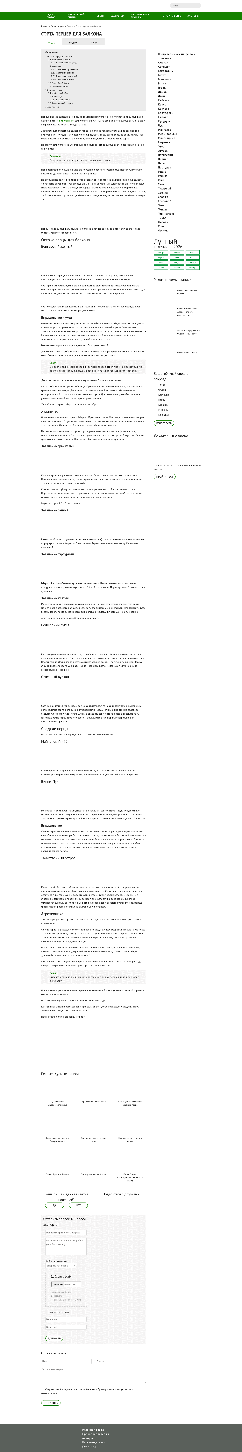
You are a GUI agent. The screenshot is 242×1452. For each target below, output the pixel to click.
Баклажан (163, 414)
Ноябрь (177, 267)
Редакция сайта (93, 1430)
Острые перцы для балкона (59, 56)
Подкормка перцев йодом (93, 1174)
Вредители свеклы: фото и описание (177, 56)
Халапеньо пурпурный (64, 76)
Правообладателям (95, 1434)
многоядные (166, 138)
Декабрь (192, 267)
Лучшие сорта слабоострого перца (57, 1103)
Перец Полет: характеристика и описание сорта (130, 1177)
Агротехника (52, 106)
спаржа (163, 197)
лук (160, 125)
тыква (162, 218)
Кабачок (162, 404)
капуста (163, 108)
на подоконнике (65, 120)
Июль (161, 262)
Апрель (161, 257)
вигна (162, 83)
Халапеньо (55, 66)
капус (162, 104)
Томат (161, 384)
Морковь (163, 409)
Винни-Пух (55, 96)
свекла (163, 192)
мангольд (165, 129)
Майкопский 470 (58, 93)
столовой (164, 201)
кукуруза (164, 121)
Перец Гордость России (57, 1174)
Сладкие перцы (53, 90)
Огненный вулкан (58, 86)
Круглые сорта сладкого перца (130, 1140)
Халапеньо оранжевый (64, 69)
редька (162, 176)
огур (161, 146)
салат (162, 184)
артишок (164, 66)
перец (162, 163)
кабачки (164, 100)
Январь (161, 252)
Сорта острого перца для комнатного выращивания (187, 311)
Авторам (88, 1438)
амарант (164, 62)
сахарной (164, 188)
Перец (161, 399)
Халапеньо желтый (63, 79)
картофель (165, 113)
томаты (163, 209)
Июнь (192, 257)
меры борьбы (167, 134)
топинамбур (166, 213)
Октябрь (161, 267)
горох (162, 87)
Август (177, 262)
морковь (164, 142)
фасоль (163, 222)
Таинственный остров (60, 103)
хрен (161, 226)
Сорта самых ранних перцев (187, 292)
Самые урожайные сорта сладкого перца (130, 1103)
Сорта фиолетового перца (93, 1101)
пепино (163, 159)
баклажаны (166, 71)
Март (192, 252)
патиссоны (165, 155)
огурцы (163, 150)
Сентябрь (192, 262)
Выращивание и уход (64, 62)
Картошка (163, 394)
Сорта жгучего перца (187, 352)
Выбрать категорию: (56, 1261)
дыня (161, 96)
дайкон (163, 92)
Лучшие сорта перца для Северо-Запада (57, 1140)
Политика (89, 1446)
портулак (164, 167)
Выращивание (60, 99)
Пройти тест (164, 476)
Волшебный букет (58, 83)
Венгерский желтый (59, 59)
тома (161, 205)
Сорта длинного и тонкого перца (93, 1140)
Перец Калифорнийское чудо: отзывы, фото (188, 332)
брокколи (164, 79)
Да (54, 1205)
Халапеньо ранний (62, 72)
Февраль (177, 252)
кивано (163, 117)
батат (162, 75)
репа (161, 180)
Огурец (162, 389)
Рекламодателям (94, 1442)
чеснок (163, 230)
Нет (78, 1205)
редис (162, 171)
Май (177, 257)
